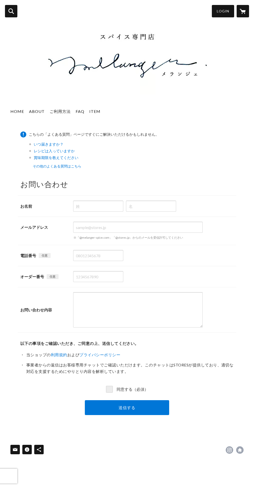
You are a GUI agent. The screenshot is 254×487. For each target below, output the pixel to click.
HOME (17, 111)
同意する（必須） (132, 389)
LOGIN (223, 11)
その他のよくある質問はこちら (57, 166)
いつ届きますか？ (49, 144)
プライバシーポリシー (99, 354)
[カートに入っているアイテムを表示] (243, 11)
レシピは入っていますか (54, 151)
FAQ (80, 111)
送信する (127, 407)
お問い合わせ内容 (36, 309)
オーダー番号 (32, 276)
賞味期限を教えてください (56, 157)
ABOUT (37, 111)
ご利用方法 (60, 111)
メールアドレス (34, 227)
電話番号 (28, 255)
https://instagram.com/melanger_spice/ (229, 450)
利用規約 (59, 354)
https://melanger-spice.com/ (240, 450)
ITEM (94, 111)
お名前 (26, 206)
